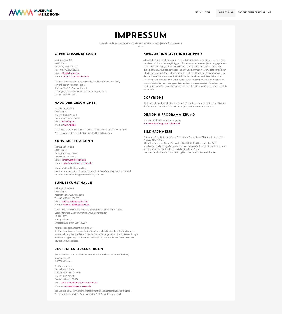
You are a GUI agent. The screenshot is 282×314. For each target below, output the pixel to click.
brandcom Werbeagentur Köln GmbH (161, 123)
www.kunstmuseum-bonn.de (77, 163)
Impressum (225, 12)
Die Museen (202, 12)
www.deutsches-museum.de (77, 285)
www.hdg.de (69, 124)
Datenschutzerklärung (254, 12)
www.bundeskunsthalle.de (76, 204)
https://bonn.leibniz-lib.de (76, 76)
